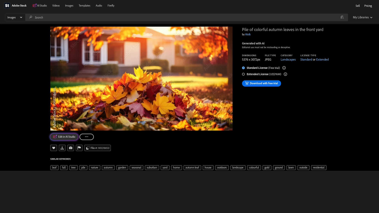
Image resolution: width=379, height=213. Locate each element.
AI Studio (42, 5)
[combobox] (186, 17)
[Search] (31, 17)
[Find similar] (342, 17)
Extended (322, 59)
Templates (84, 5)
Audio (99, 5)
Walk (248, 34)
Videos (56, 5)
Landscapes (288, 59)
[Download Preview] (62, 148)
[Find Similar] (70, 148)
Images (69, 5)
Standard (306, 59)
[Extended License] (285, 74)
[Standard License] (284, 68)
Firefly (111, 5)
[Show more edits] (87, 137)
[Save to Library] (53, 148)
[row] (54, 167)
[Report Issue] (79, 148)
